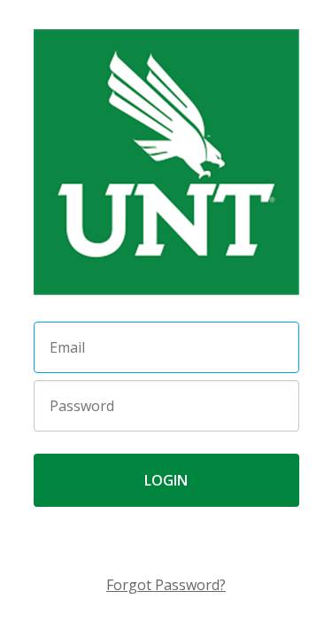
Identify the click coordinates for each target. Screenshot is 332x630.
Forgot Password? (166, 585)
